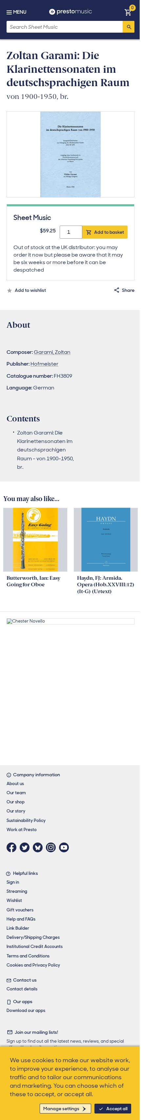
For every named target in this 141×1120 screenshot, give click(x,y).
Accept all (117, 1109)
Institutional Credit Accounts (35, 946)
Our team (16, 793)
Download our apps (26, 1010)
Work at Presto (22, 829)
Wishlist (14, 900)
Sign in (13, 882)
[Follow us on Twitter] (26, 847)
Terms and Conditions (28, 956)
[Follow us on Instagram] (52, 847)
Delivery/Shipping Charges (33, 937)
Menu (19, 12)
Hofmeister (44, 363)
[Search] (128, 27)
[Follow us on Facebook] (13, 847)
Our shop (16, 802)
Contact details (22, 989)
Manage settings (61, 1109)
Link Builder (18, 928)
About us (15, 783)
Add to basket (109, 232)
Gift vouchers (20, 910)
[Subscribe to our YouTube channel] (65, 847)
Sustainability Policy (26, 820)
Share (128, 290)
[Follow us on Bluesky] (39, 847)
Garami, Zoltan (52, 352)
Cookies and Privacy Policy (33, 965)
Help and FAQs (21, 919)
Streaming (17, 891)
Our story (16, 811)
